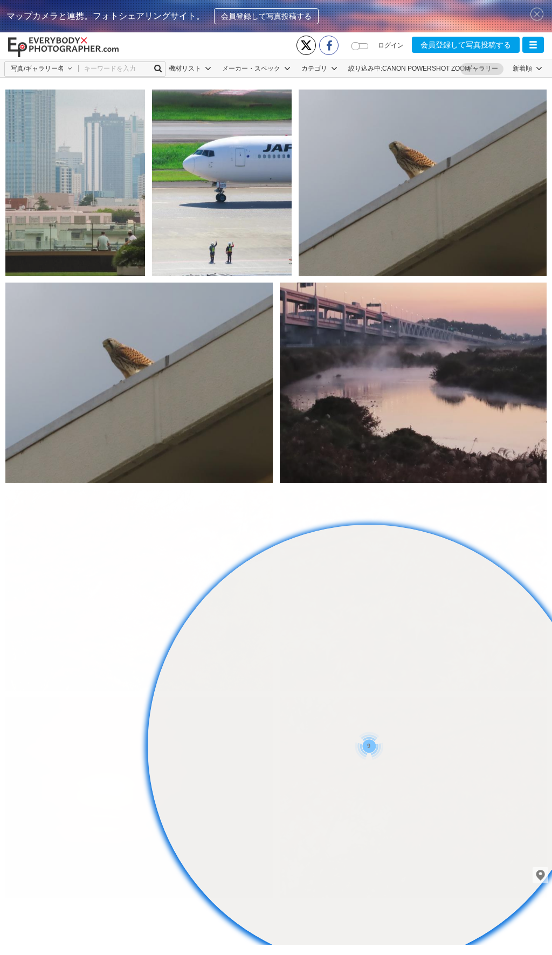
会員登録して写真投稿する (266, 16)
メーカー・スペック (252, 68)
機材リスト (186, 68)
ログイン (391, 45)
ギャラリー (482, 68)
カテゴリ (315, 68)
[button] (533, 45)
